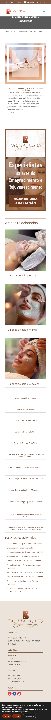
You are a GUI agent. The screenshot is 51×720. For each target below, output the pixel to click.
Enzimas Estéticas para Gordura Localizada (24, 561)
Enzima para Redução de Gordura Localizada (25, 552)
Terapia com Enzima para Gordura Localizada (25, 577)
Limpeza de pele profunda (22, 329)
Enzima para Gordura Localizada (20, 548)
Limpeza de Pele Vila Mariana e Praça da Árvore (26, 515)
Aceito (7, 716)
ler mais (10, 112)
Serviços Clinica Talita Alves (25, 432)
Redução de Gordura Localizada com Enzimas (25, 572)
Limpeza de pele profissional (23, 383)
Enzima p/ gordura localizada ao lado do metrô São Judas (25, 89)
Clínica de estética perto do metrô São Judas (25, 468)
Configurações (29, 716)
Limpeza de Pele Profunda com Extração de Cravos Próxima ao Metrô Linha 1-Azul (25, 528)
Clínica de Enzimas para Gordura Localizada (24, 543)
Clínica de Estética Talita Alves (25, 443)
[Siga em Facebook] (14, 694)
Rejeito (16, 716)
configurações (22, 712)
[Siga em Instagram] (19, 694)
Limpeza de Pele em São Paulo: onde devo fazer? (25, 502)
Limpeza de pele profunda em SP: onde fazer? (25, 490)
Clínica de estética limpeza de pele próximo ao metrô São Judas (26, 455)
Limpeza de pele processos (23, 275)
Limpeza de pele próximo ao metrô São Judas (25, 479)
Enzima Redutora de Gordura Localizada (23, 556)
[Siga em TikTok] (10, 694)
